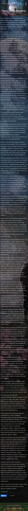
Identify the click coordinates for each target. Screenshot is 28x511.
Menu (25, 3)
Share (4, 495)
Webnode (19, 508)
